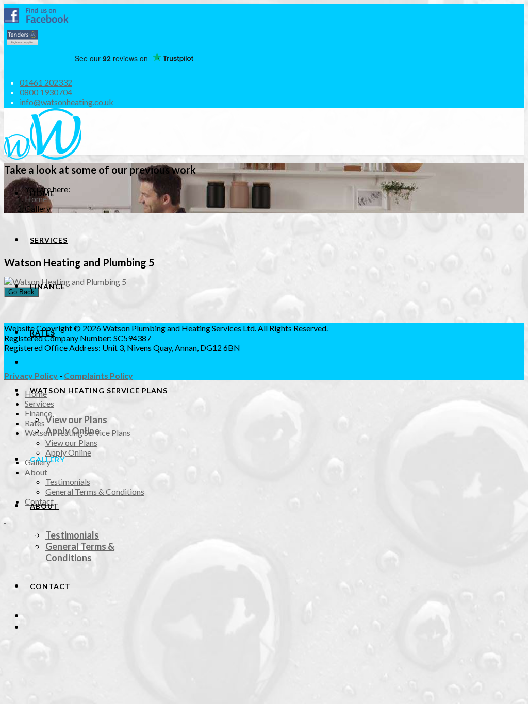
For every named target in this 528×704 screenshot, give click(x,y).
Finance (47, 286)
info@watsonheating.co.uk (66, 102)
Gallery (47, 459)
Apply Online (72, 431)
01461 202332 (46, 82)
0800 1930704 (46, 92)
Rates (42, 332)
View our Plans (76, 419)
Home (42, 193)
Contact (50, 586)
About (44, 505)
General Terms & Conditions (79, 552)
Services (49, 240)
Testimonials (72, 535)
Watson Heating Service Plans (99, 390)
